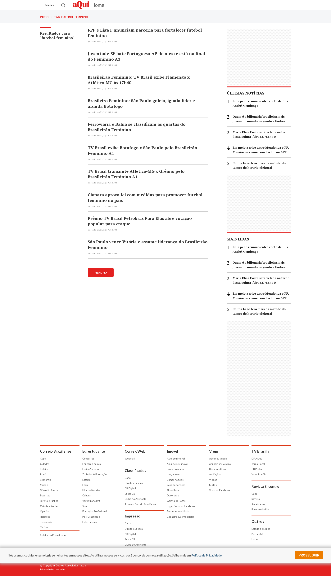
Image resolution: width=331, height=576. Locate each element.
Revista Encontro (265, 486)
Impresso (132, 516)
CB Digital (130, 488)
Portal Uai (257, 534)
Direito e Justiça (49, 500)
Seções (49, 5)
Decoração (173, 495)
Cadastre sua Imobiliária (180, 516)
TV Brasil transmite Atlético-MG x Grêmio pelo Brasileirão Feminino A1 (136, 173)
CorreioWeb (135, 451)
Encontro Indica (260, 509)
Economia (45, 479)
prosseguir (309, 555)
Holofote (45, 516)
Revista (256, 498)
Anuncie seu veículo (220, 463)
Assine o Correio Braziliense (140, 504)
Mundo (44, 484)
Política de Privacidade (53, 535)
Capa (43, 458)
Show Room (173, 490)
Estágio (86, 479)
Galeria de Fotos (176, 500)
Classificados (135, 470)
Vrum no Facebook (219, 490)
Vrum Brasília (259, 474)
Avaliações (215, 474)
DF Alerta (257, 458)
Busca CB (130, 493)
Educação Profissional (94, 511)
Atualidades (258, 504)
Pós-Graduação (91, 516)
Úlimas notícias (175, 479)
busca (63, 5)
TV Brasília (260, 451)
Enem (85, 484)
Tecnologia (46, 522)
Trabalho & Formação (94, 474)
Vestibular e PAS (91, 500)
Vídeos (213, 479)
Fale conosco (89, 522)
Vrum (213, 451)
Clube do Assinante (135, 498)
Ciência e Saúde (48, 506)
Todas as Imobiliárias (179, 511)
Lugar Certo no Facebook (181, 506)
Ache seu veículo (218, 458)
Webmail (130, 458)
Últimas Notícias (91, 490)
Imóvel (172, 451)
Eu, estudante (93, 451)
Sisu (84, 506)
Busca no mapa (175, 469)
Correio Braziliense (55, 451)
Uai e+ (255, 539)
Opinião (44, 511)
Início (44, 17)
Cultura (86, 495)
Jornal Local (258, 463)
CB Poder (257, 469)
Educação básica (91, 463)
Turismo (44, 527)
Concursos (88, 458)
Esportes (45, 495)
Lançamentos (174, 474)
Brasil (43, 474)
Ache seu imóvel (176, 458)
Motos (213, 484)
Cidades (44, 463)
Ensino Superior (91, 469)
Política (44, 469)
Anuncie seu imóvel (177, 463)
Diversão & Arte (49, 490)
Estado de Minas (261, 528)
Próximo (101, 272)
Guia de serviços (176, 484)
